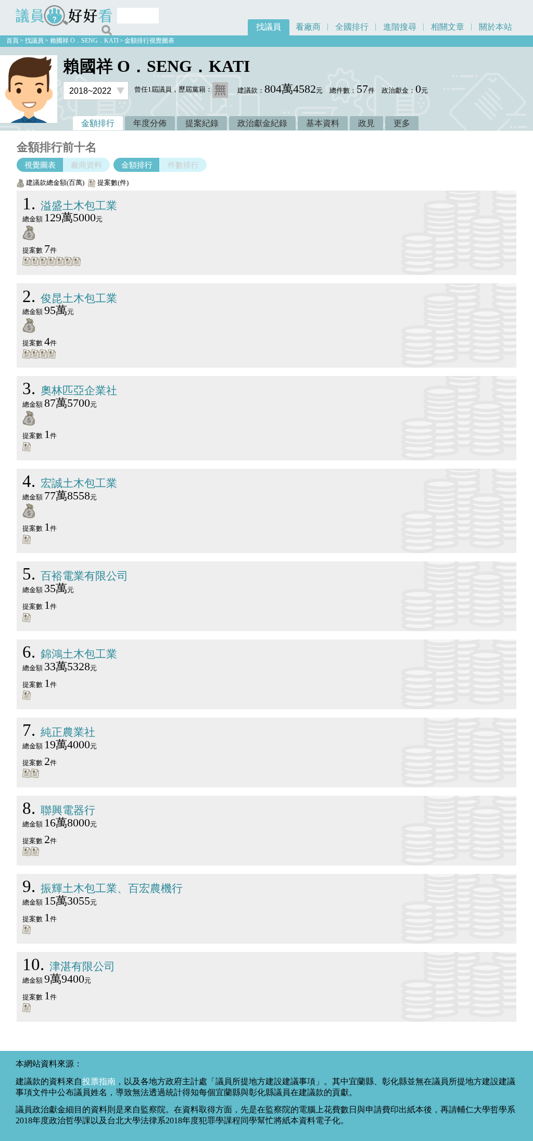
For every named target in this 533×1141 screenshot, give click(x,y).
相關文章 (447, 26)
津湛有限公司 (68, 966)
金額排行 (98, 123)
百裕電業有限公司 (75, 576)
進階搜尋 (399, 26)
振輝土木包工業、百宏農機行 (102, 888)
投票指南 (99, 1081)
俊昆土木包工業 (69, 298)
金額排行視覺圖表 (149, 40)
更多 (402, 123)
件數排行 (183, 164)
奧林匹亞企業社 (69, 390)
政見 (366, 123)
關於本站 (495, 26)
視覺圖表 (40, 164)
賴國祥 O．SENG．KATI (84, 40)
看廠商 (308, 26)
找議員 (268, 26)
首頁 (12, 40)
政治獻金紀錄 (262, 123)
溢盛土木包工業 (69, 205)
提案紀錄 (202, 123)
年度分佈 (150, 123)
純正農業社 (58, 732)
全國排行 (352, 26)
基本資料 (322, 123)
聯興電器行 (58, 810)
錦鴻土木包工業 (69, 654)
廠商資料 (86, 164)
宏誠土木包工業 (69, 483)
